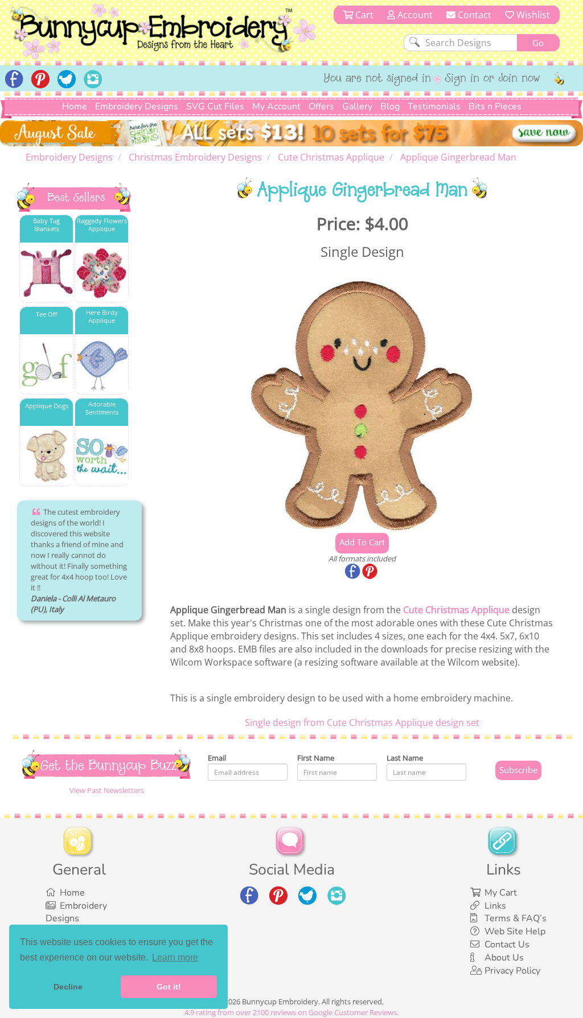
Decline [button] (68, 986)
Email (217, 758)
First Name (315, 758)
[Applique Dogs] (46, 456)
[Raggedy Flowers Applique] (101, 273)
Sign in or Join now (492, 79)
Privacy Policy (512, 970)
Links (495, 906)
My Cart (501, 892)
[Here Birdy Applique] (101, 364)
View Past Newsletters (106, 790)
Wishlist (532, 15)
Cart (363, 15)
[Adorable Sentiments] (101, 456)
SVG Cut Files (215, 106)
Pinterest (370, 572)
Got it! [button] (169, 986)
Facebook (353, 572)
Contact (473, 15)
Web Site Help (515, 931)
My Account (276, 106)
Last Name (405, 758)
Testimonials (434, 106)
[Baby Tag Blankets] (46, 273)
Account (414, 15)
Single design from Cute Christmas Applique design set (362, 722)
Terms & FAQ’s (516, 918)
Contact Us (507, 944)
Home (74, 106)
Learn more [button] (175, 957)
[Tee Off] (46, 364)
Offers (321, 106)
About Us (504, 957)
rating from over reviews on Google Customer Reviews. (291, 1012)
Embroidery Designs (136, 106)
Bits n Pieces (495, 106)
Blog (390, 106)
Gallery (357, 106)
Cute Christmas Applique (456, 610)
